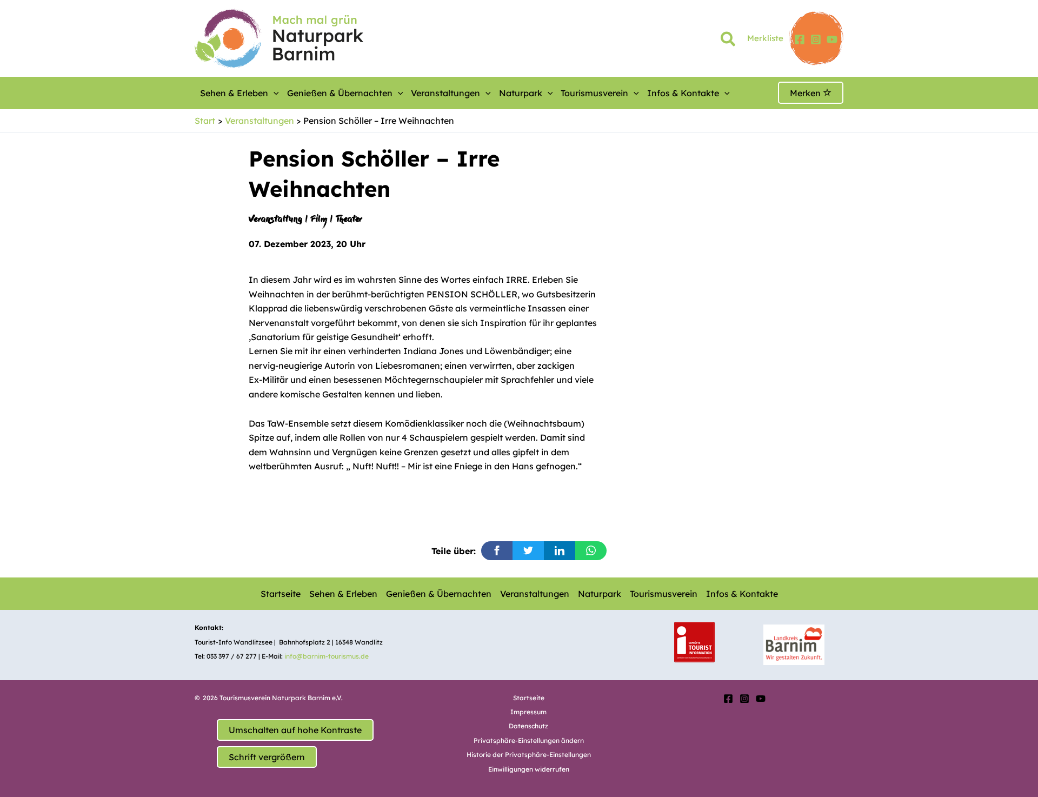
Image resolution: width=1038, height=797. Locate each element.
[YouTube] (832, 39)
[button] (728, 41)
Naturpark (520, 93)
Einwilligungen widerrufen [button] (528, 769)
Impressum (528, 712)
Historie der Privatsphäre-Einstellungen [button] (529, 754)
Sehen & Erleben (234, 93)
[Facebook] (799, 39)
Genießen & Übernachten (339, 93)
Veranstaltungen (445, 93)
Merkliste (765, 38)
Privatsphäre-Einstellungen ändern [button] (529, 740)
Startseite (281, 593)
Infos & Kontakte (683, 93)
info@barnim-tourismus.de (326, 656)
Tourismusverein (594, 93)
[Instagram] (815, 39)
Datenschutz (528, 726)
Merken (806, 93)
